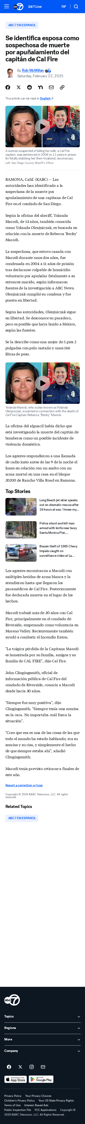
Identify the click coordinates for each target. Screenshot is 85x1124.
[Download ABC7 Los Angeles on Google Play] (41, 1079)
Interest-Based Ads (36, 1105)
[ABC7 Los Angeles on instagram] (31, 1067)
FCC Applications (45, 1110)
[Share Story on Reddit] (30, 87)
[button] (7, 6)
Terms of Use (12, 1105)
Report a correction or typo (24, 785)
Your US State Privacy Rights (56, 1100)
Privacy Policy (12, 1096)
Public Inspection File (17, 1110)
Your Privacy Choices (38, 1096)
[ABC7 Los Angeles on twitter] (20, 1067)
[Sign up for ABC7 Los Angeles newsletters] (43, 1067)
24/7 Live (35, 6)
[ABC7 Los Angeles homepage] (18, 6)
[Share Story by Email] (51, 87)
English (45, 98)
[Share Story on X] (19, 87)
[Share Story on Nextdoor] (40, 87)
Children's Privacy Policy (19, 1100)
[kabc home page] (12, 1000)
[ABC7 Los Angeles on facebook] (9, 1067)
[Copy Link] (62, 87)
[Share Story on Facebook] (8, 87)
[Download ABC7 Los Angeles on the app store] (15, 1079)
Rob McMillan (33, 70)
